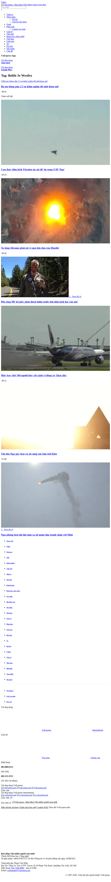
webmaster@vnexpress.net (18, 870)
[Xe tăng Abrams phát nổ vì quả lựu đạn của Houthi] (55, 243)
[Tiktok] (62, 849)
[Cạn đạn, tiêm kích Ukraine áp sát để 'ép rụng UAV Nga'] (55, 164)
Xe (7, 44)
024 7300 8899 (17, 868)
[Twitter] (62, 828)
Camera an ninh (18, 29)
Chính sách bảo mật (27, 807)
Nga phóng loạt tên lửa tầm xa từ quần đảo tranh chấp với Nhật (37, 534)
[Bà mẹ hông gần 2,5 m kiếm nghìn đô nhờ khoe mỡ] (24, 81)
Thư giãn (9, 663)
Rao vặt (9, 702)
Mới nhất (9, 668)
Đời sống (9, 635)
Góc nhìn (9, 596)
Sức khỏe (10, 48)
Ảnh (7, 557)
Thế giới (10, 34)
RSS (46, 807)
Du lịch (9, 46)
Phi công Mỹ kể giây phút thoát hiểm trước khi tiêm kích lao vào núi (39, 301)
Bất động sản (10, 602)
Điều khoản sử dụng (10, 807)
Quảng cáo (95, 758)
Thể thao (10, 39)
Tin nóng (9, 679)
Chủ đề (9, 51)
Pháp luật (10, 27)
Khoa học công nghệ (15, 36)
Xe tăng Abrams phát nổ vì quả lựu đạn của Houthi (30, 248)
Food (8, 24)
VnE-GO (9, 568)
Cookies (40, 807)
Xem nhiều (9, 674)
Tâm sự (8, 657)
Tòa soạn (46, 758)
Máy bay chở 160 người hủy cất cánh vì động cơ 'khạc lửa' (34, 375)
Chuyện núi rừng (19, 22)
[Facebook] (21, 828)
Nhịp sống (10, 17)
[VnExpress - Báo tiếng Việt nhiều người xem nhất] (23, 5)
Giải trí (9, 31)
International (97, 730)
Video (3, 2)
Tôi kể (14, 19)
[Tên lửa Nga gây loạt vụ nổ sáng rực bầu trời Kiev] (55, 448)
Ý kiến (8, 652)
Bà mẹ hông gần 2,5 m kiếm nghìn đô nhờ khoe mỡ (30, 86)
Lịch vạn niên (10, 696)
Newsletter (9, 691)
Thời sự (9, 14)
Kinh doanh (10, 585)
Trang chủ (9, 541)
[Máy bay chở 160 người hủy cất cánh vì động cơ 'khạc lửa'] (55, 370)
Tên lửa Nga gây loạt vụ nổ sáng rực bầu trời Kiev (29, 453)
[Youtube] (21, 849)
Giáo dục (10, 41)
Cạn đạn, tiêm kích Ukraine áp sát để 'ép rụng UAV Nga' (33, 169)
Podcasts (9, 552)
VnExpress (46, 730)
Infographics (10, 563)
